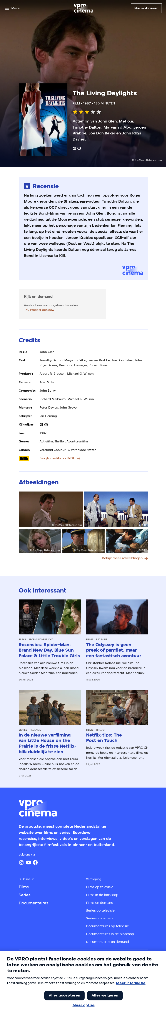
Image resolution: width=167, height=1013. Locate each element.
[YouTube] (28, 862)
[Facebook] (35, 862)
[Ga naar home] (83, 8)
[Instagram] (21, 862)
